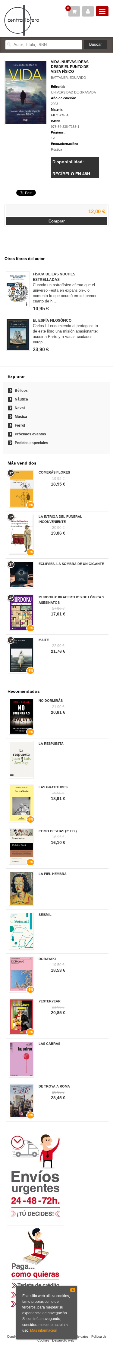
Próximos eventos (30, 434)
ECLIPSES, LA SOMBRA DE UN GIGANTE (71, 564)
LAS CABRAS (49, 1043)
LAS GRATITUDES (53, 787)
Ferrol (20, 425)
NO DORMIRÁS (51, 700)
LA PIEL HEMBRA (53, 874)
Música (21, 417)
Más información (43, 1330)
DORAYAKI (47, 959)
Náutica (21, 399)
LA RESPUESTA (51, 743)
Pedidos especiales (31, 443)
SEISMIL (45, 914)
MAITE (44, 640)
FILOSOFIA (59, 115)
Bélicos (21, 390)
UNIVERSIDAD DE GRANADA (73, 92)
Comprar (57, 221)
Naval (20, 408)
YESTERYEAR (50, 1001)
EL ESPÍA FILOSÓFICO (52, 320)
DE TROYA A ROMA (54, 1086)
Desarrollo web (63, 1340)
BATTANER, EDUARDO (68, 77)
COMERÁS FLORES (54, 472)
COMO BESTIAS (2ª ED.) (58, 831)
